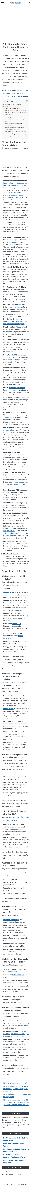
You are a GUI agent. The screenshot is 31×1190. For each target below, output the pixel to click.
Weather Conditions (17, 388)
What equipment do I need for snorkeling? (16, 110)
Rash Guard (16, 624)
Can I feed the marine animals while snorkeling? (14, 124)
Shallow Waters (18, 304)
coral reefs (9, 417)
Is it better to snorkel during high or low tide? (15, 120)
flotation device (18, 975)
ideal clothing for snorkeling (15, 682)
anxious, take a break (11, 430)
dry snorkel (18, 610)
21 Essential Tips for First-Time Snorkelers (11, 105)
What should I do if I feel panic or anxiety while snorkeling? (15, 132)
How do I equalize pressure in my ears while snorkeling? (16, 117)
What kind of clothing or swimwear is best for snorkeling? (16, 113)
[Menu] (2, 3)
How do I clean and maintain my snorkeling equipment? (16, 135)
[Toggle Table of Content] (26, 101)
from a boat (14, 455)
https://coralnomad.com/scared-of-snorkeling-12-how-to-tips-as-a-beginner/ (15, 1088)
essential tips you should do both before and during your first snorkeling (15, 93)
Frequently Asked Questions (11, 108)
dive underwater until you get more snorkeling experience (16, 484)
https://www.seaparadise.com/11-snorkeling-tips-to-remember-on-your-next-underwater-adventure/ (16, 1102)
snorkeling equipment (19, 242)
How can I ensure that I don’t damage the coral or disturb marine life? (16, 128)
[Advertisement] (15, 24)
